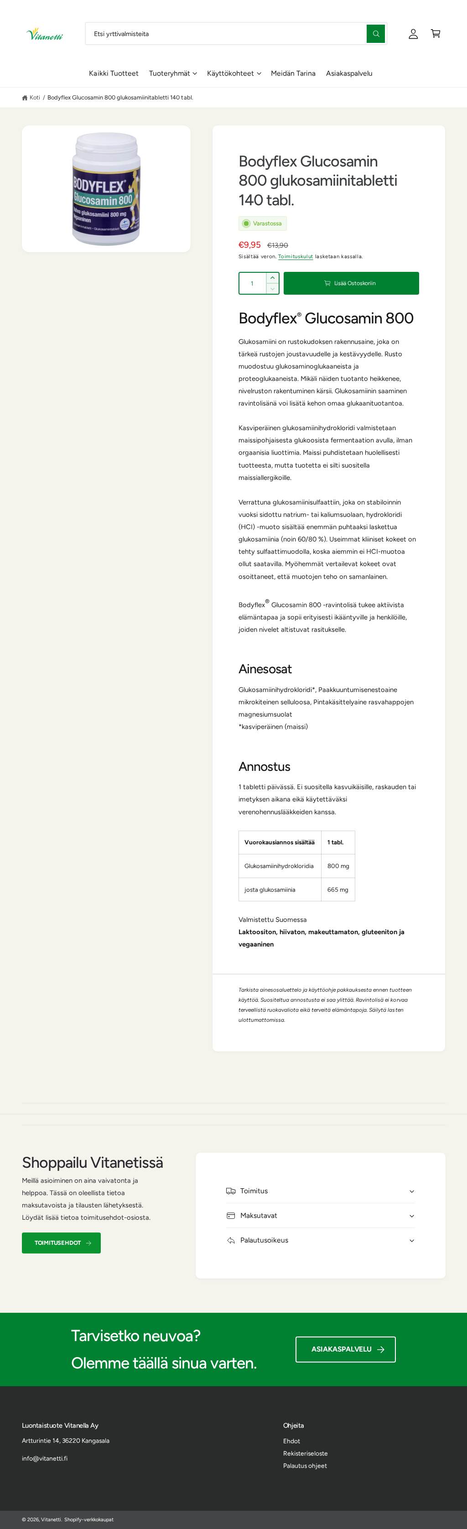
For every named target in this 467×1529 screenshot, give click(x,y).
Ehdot (291, 1441)
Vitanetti (51, 1520)
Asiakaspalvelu (341, 1349)
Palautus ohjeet (305, 1465)
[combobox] (236, 33)
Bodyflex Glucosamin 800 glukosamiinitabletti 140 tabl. (120, 97)
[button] (436, 33)
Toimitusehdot (58, 1242)
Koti (35, 97)
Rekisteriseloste (305, 1453)
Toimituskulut (295, 256)
